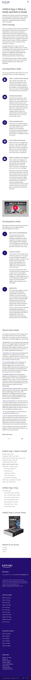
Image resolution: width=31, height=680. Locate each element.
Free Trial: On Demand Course (11, 497)
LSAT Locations (6, 641)
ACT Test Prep (6, 609)
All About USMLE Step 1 (8, 454)
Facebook (4, 549)
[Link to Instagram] (28, 678)
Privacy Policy (5, 665)
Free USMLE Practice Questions (12, 493)
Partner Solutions (6, 660)
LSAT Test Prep (6, 600)
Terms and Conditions (7, 664)
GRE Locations (6, 636)
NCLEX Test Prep (6, 614)
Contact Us (5, 659)
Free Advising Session (9, 506)
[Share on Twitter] (22, 439)
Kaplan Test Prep (6, 657)
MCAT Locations (6, 643)
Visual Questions (8, 471)
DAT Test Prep (6, 612)
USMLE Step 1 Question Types (10, 466)
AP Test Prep (5, 622)
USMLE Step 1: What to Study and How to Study (14, 10)
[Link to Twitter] (23, 678)
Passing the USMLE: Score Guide (10, 456)
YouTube (4, 547)
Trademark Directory (7, 669)
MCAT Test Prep (6, 597)
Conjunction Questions (9, 473)
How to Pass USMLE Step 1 (9, 481)
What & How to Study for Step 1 (10, 464)
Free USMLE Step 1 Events (11, 504)
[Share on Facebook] (9, 439)
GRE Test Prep (6, 602)
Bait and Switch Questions (10, 477)
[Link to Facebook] (25, 678)
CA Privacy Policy (6, 667)
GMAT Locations (6, 645)
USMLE (18, 99)
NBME (25, 98)
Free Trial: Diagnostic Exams (11, 499)
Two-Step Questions (9, 475)
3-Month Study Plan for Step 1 (9, 462)
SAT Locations (5, 638)
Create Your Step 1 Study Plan (9, 460)
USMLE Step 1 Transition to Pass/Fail (11, 479)
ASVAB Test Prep (6, 619)
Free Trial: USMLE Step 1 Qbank (12, 495)
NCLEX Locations (6, 633)
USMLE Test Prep (6, 617)
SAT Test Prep (6, 607)
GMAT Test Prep (6, 605)
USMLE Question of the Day (11, 502)
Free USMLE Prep (6, 490)
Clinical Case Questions (9, 468)
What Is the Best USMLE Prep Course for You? (14, 458)
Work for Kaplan (6, 662)
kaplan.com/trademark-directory (10, 586)
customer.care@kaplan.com (21, 574)
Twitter (4, 551)
